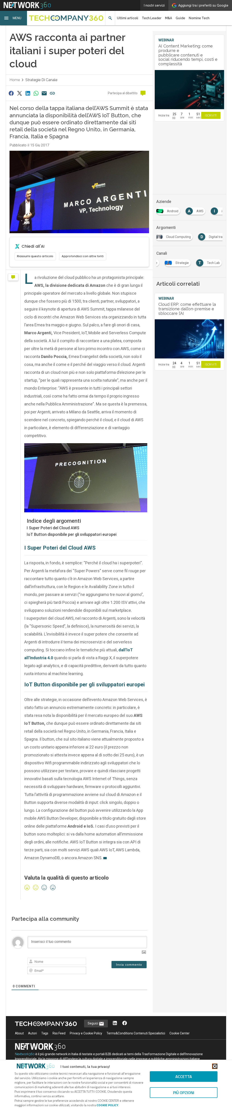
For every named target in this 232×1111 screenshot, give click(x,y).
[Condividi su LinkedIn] (27, 93)
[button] (13, 18)
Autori (32, 1033)
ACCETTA (183, 1076)
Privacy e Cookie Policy (86, 1033)
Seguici (93, 1023)
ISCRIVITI (211, 115)
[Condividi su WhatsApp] (36, 93)
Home (15, 80)
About (19, 1033)
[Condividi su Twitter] (19, 93)
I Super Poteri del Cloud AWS (53, 527)
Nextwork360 (25, 1054)
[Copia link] (52, 93)
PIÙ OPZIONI (183, 1093)
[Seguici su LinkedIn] (115, 1023)
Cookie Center (179, 1033)
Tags (44, 1033)
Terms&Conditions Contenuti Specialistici (135, 1033)
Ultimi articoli (127, 18)
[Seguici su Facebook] (124, 1023)
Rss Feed (59, 1033)
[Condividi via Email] (44, 93)
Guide (180, 18)
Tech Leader (151, 18)
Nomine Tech (199, 18)
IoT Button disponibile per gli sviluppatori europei (71, 534)
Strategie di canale (41, 80)
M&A (168, 18)
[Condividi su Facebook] (11, 93)
